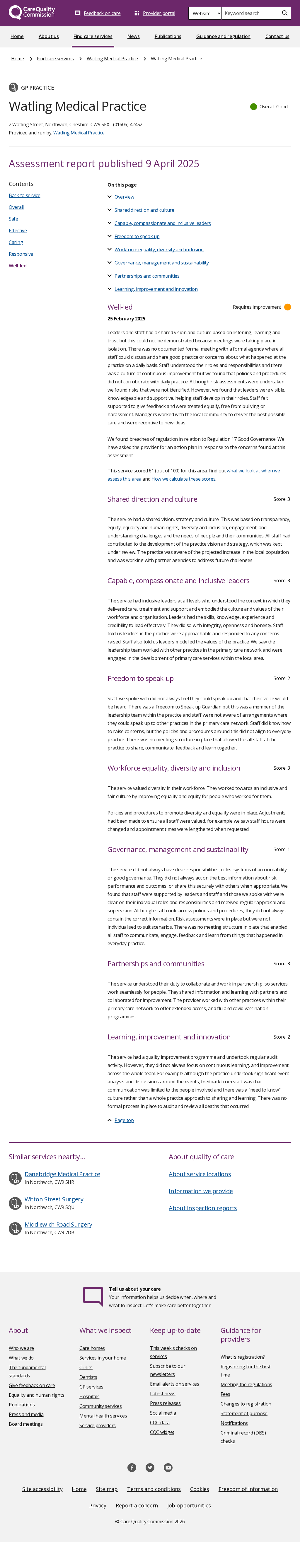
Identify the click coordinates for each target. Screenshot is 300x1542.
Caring (16, 242)
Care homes (92, 1348)
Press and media (26, 1414)
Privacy (97, 1505)
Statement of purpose (244, 1413)
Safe (13, 219)
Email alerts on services (174, 1384)
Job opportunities (189, 1505)
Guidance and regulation (223, 36)
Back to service (24, 195)
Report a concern (137, 1505)
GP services (91, 1387)
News (133, 36)
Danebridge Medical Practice (62, 1174)
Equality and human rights (36, 1395)
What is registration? (243, 1357)
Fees (225, 1394)
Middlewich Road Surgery (58, 1224)
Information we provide (201, 1191)
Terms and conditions (154, 1489)
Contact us (277, 36)
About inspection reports (203, 1208)
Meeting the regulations (246, 1384)
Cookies (199, 1489)
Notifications (234, 1423)
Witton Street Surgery (54, 1199)
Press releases (165, 1403)
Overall (16, 207)
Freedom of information (248, 1489)
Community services (100, 1406)
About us (49, 36)
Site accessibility (42, 1489)
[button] (269, 106)
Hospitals (89, 1396)
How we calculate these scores (183, 479)
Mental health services (103, 1416)
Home (17, 36)
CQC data (160, 1422)
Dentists (88, 1377)
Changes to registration (246, 1404)
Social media (163, 1413)
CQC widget (162, 1432)
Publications (168, 36)
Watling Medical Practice (112, 58)
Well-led (18, 265)
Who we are (21, 1348)
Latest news (162, 1393)
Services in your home (102, 1358)
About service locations (200, 1174)
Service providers (97, 1425)
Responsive (21, 254)
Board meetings (26, 1424)
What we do (21, 1358)
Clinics (86, 1367)
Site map (107, 1489)
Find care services (93, 36)
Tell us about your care (135, 1289)
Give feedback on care (32, 1385)
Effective (18, 230)
